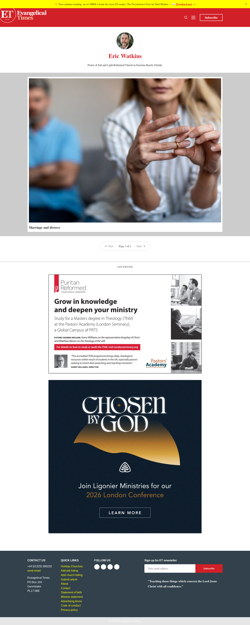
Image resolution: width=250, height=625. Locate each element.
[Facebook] (96, 566)
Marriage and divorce (44, 227)
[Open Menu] (193, 17)
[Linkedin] (116, 566)
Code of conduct (71, 605)
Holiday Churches (72, 566)
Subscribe (211, 17)
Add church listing (71, 575)
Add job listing (69, 570)
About (64, 583)
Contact (65, 588)
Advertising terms (71, 601)
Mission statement (72, 596)
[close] (246, 4)
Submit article (69, 579)
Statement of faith (71, 592)
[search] (186, 17)
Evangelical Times (129, 621)
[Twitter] (103, 566)
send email (34, 570)
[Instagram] (110, 566)
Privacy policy (69, 609)
